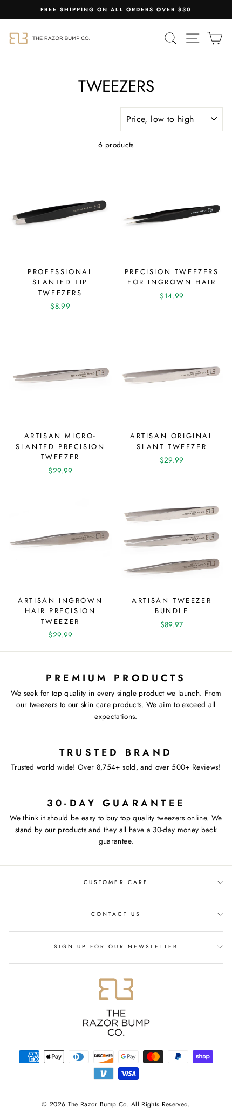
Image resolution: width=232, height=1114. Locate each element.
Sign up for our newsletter (116, 946)
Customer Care (116, 882)
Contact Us (116, 914)
